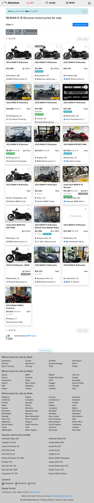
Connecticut (54, 400)
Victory (28, 388)
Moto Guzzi (30, 383)
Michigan (53, 411)
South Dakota (55, 424)
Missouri (28, 413)
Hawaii (75, 402)
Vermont (52, 427)
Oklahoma (6, 422)
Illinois (28, 405)
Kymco (5, 383)
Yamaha (52, 388)
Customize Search (80, 25)
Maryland (6, 411)
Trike (51, 366)
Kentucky (29, 408)
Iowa (74, 405)
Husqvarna (6, 380)
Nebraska (76, 413)
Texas (4, 427)
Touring (28, 366)
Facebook (22, 483)
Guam (51, 402)
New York (6, 419)
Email (33, 483)
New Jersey (54, 416)
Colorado (29, 400)
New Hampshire (32, 416)
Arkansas (76, 397)
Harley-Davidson (56, 377)
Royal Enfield (78, 383)
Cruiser (28, 361)
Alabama (5, 397)
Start (84, 11)
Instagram (9, 483)
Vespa (4, 388)
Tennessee (76, 424)
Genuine (28, 377)
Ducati (4, 377)
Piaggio (52, 383)
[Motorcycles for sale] (28, 3)
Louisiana (53, 408)
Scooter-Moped (55, 363)
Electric (5, 363)
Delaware (76, 400)
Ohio (74, 419)
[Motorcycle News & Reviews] (67, 3)
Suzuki (51, 386)
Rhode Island (7, 424)
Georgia (28, 402)
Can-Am (75, 375)
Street (74, 366)
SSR (3, 386)
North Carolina (31, 419)
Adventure (6, 361)
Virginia (75, 427)
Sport (74, 363)
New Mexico (77, 416)
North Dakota (55, 419)
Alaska (28, 397)
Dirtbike (52, 361)
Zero (74, 388)
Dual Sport (77, 361)
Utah (27, 427)
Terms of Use (61, 500)
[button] (7, 52)
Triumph (75, 386)
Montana (52, 413)
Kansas (5, 408)
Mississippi (6, 413)
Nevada (5, 416)
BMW (27, 375)
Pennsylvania (54, 422)
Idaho (4, 405)
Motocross (30, 363)
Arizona (52, 397)
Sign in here (35, 492)
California (6, 400)
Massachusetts (31, 411)
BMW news (31, 336)
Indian (27, 380)
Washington (7, 430)
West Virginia (31, 430)
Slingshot (29, 386)
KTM (51, 380)
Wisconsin (53, 430)
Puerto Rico (77, 422)
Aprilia (4, 375)
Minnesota (76, 411)
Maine (74, 408)
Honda (75, 377)
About (71, 500)
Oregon (28, 422)
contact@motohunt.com (62, 496)
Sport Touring (8, 366)
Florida (5, 402)
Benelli (51, 375)
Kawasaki (76, 380)
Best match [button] (82, 39)
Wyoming (76, 430)
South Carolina (31, 424)
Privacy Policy (47, 500)
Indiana (52, 405)
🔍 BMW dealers (45, 351)
